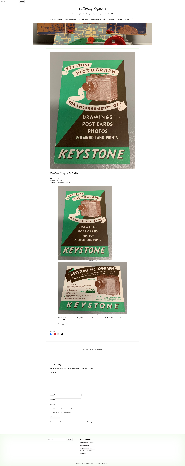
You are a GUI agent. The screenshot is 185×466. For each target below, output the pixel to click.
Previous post (88, 349)
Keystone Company (56, 19)
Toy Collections (83, 19)
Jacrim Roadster (84, 445)
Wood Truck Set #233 (86, 451)
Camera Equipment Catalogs (63, 182)
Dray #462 (83, 453)
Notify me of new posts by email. (61, 413)
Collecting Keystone (92, 8)
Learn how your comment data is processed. (84, 422)
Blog (104, 19)
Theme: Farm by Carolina (102, 463)
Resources (112, 19)
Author (120, 19)
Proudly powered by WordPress (84, 463)
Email (52, 400)
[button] (132, 19)
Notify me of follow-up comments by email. (64, 409)
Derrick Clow (54, 178)
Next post (98, 349)
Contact (127, 19)
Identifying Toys (96, 19)
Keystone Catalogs (70, 19)
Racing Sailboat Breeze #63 (87, 442)
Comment (53, 372)
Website (52, 404)
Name (52, 395)
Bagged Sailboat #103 (86, 448)
